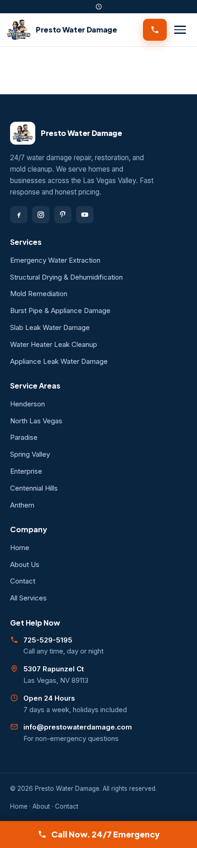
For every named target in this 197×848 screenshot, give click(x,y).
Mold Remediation (38, 293)
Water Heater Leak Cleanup (53, 344)
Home (19, 547)
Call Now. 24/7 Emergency (105, 834)
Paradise (24, 437)
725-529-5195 (47, 640)
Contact (22, 581)
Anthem (22, 505)
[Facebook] (18, 214)
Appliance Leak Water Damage (59, 361)
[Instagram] (40, 214)
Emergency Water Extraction (55, 260)
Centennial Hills (34, 488)
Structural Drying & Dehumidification (66, 277)
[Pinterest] (62, 214)
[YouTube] (84, 214)
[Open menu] (180, 30)
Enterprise (26, 471)
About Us (24, 564)
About (41, 806)
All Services (28, 598)
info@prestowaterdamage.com (77, 727)
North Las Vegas (36, 420)
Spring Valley (30, 454)
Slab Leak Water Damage (50, 327)
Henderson (27, 404)
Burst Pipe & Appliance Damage (60, 310)
